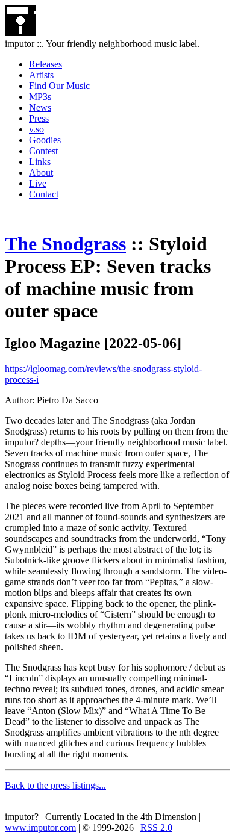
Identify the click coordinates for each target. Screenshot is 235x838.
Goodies (45, 140)
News (40, 107)
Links (40, 162)
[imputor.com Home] (20, 33)
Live (37, 183)
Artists (41, 75)
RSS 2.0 (156, 827)
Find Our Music (59, 86)
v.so (36, 129)
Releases (45, 64)
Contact (43, 194)
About (41, 172)
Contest (43, 151)
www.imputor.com (40, 827)
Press (39, 118)
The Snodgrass (65, 244)
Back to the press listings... (55, 785)
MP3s (40, 97)
